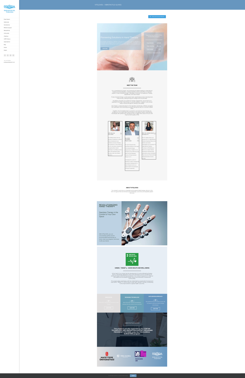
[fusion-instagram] (138, 138)
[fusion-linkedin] (121, 134)
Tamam (133, 375)
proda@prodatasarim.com (9, 62)
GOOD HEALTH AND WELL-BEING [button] (138, 268)
